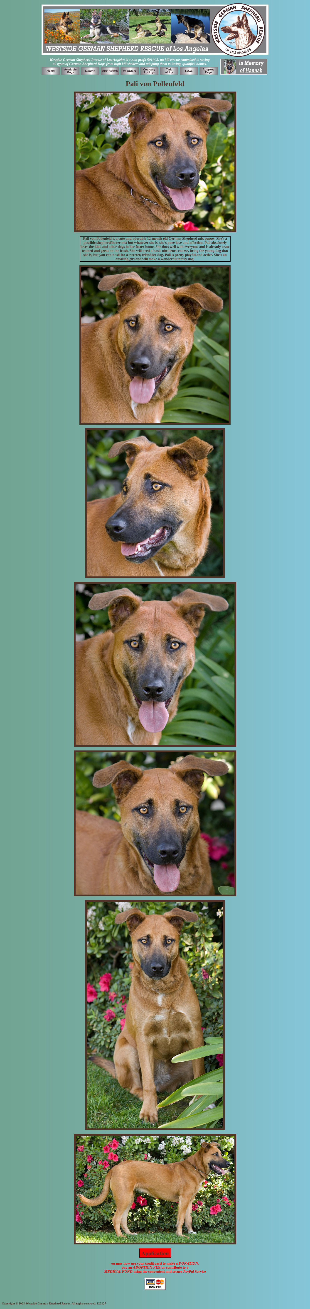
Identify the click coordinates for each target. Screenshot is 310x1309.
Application (155, 1253)
